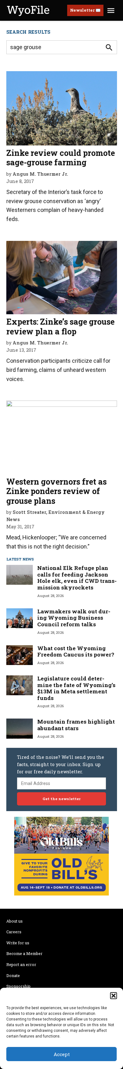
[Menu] (111, 10)
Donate (13, 975)
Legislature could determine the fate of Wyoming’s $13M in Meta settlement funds (76, 688)
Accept (62, 1054)
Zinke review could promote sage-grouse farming (60, 158)
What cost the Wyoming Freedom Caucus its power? (75, 651)
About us (14, 921)
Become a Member (24, 953)
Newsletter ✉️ (85, 10)
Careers (13, 931)
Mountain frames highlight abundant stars (76, 725)
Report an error (21, 964)
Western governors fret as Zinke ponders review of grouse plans (56, 491)
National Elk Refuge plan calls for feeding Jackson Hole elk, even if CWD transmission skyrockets (77, 577)
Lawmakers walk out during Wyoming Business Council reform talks (73, 618)
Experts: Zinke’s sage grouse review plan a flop (60, 326)
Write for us (17, 942)
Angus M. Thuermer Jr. (40, 174)
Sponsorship (18, 986)
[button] (113, 995)
